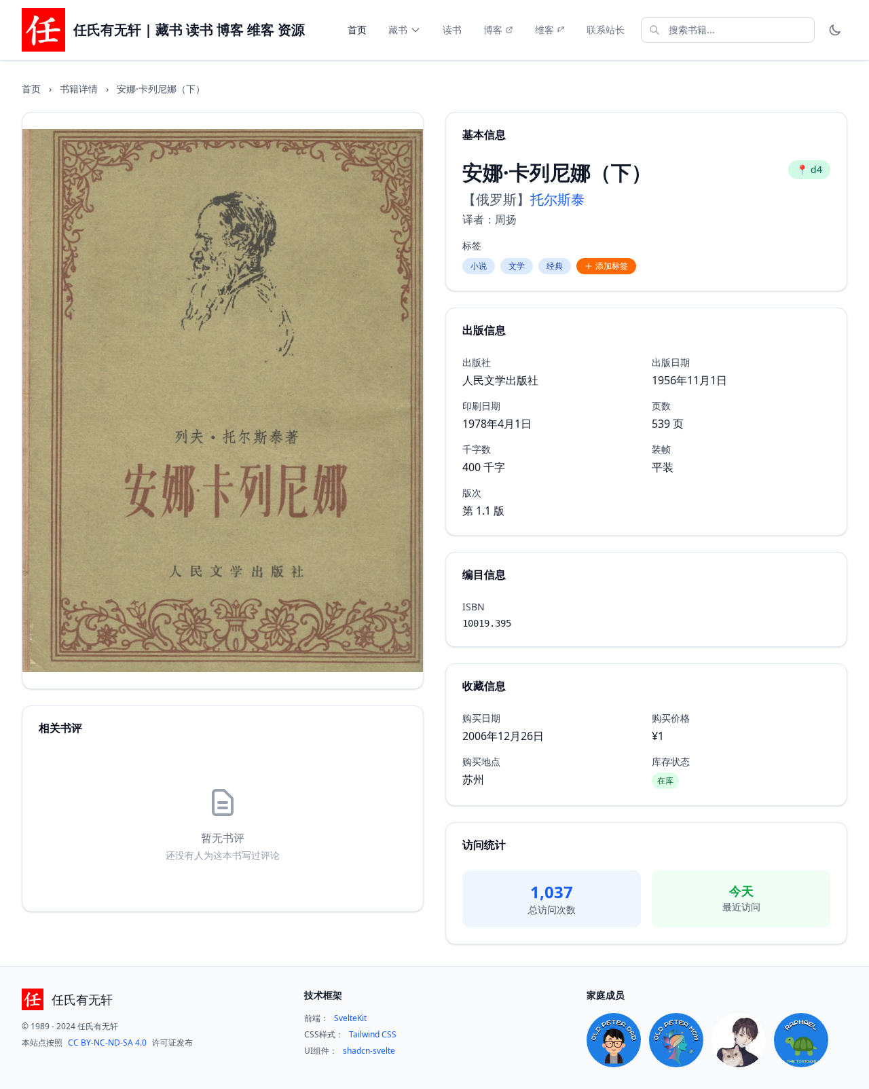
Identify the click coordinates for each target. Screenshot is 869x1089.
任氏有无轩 (82, 999)
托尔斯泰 (557, 199)
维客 (544, 29)
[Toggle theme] (835, 30)
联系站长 (606, 29)
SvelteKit (350, 1018)
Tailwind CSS (372, 1034)
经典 (555, 266)
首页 (357, 29)
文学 (517, 266)
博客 (492, 29)
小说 (478, 266)
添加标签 (611, 266)
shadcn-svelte (369, 1051)
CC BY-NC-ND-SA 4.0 (107, 1042)
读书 (452, 29)
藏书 (397, 29)
